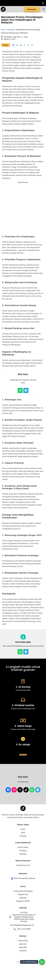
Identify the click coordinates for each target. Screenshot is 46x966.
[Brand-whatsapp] (32, 789)
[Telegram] (25, 390)
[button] (43, 3)
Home (3, 29)
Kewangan (11, 29)
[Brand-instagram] (14, 789)
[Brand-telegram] (37, 789)
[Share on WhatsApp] (24, 45)
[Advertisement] (23, 208)
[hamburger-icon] (43, 9)
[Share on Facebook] (13, 45)
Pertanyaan (31, 9)
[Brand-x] (20, 789)
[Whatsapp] (20, 390)
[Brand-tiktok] (26, 789)
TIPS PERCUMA (23, 642)
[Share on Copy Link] (32, 45)
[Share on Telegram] (28, 45)
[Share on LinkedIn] (20, 45)
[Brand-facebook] (8, 789)
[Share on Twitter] (17, 45)
